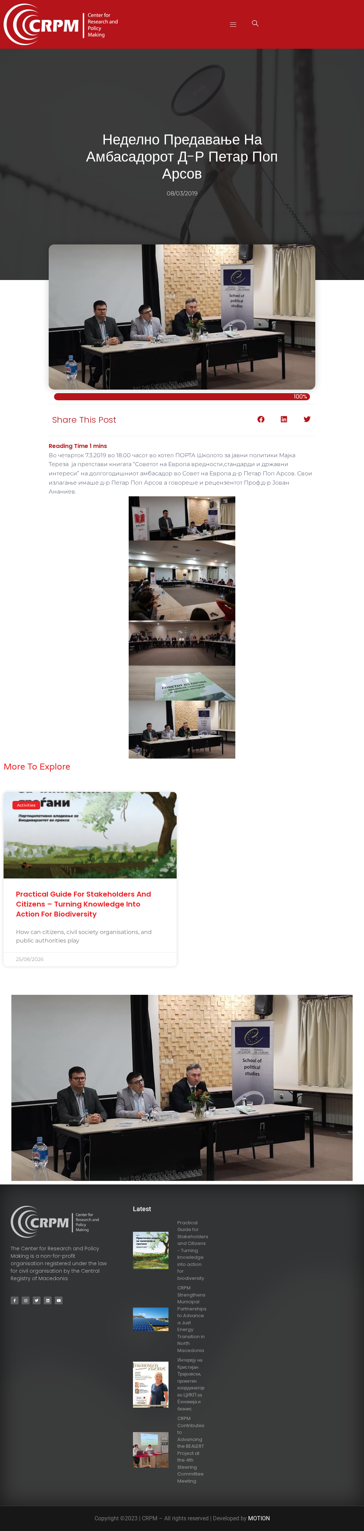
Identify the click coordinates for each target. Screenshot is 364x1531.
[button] (233, 24)
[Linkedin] (48, 1300)
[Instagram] (26, 1300)
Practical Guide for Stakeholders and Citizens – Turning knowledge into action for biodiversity (83, 904)
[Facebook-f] (14, 1300)
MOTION (259, 1518)
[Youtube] (59, 1300)
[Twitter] (37, 1300)
